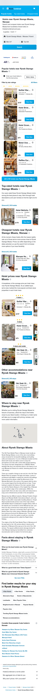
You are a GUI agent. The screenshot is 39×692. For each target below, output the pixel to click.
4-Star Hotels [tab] (18, 591)
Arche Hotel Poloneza (9, 640)
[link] (19, 179)
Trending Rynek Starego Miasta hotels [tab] (15, 613)
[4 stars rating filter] (17, 86)
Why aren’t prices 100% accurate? (14, 678)
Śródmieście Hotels (10, 690)
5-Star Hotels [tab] (30, 591)
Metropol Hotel (7, 637)
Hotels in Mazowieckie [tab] (24, 596)
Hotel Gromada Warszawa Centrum (13, 645)
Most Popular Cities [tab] (19, 600)
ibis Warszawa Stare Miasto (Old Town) (14, 635)
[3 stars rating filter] (10, 86)
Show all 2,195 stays (9, 378)
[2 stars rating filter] (4, 86)
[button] (3, 8)
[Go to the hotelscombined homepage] (13, 8)
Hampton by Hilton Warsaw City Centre (14, 629)
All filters (34, 82)
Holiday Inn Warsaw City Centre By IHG (14, 651)
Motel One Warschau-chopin (11, 643)
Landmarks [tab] (6, 600)
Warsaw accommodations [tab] (11, 618)
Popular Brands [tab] (28, 605)
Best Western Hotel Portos (10, 654)
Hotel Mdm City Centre (9, 632)
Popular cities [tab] (7, 609)
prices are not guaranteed (9, 666)
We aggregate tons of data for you (14, 675)
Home (4, 687)
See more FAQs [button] (19, 578)
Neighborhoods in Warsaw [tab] (11, 605)
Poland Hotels (12, 687)
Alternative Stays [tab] (8, 596)
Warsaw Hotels (26, 687)
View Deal (29, 102)
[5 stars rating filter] (25, 86)
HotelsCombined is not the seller (14, 672)
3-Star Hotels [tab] (7, 591)
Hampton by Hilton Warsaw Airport (13, 656)
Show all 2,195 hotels (9, 205)
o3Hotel (4, 648)
